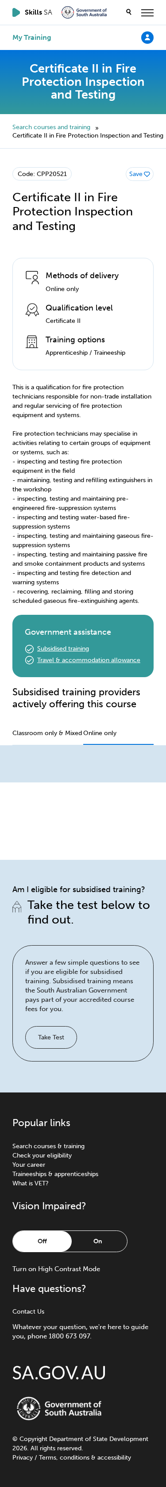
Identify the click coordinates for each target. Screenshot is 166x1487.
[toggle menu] (147, 12)
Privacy (22, 1457)
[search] (129, 12)
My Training (31, 37)
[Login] (147, 37)
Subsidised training (63, 648)
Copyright (33, 1439)
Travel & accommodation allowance (88, 660)
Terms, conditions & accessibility (85, 1457)
